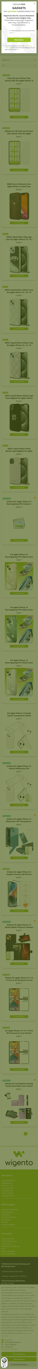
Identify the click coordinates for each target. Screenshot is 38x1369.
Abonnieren (19, 40)
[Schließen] (34, 3)
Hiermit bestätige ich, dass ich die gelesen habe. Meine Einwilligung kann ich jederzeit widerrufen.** (20, 47)
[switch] (4, 1366)
